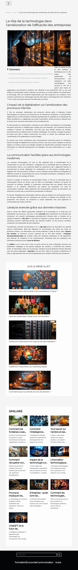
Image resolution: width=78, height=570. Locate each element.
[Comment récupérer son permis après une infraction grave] (18, 451)
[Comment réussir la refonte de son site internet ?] (30, 380)
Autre (14, 12)
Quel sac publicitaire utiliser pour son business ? (29, 316)
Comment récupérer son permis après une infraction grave (18, 464)
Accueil (8, 12)
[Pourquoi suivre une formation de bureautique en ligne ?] (33, 280)
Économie (31, 562)
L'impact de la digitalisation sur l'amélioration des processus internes (30, 74)
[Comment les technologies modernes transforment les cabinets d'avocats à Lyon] (60, 484)
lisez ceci (10, 149)
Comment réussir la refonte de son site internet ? (30, 392)
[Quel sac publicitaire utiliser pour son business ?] (29, 305)
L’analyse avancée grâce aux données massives (23, 82)
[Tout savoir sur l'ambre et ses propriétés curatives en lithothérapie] (60, 421)
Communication (45, 562)
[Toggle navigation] (8, 3)
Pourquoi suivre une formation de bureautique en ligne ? (33, 291)
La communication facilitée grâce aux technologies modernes (28, 78)
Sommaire (14, 69)
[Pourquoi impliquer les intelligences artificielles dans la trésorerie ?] (18, 484)
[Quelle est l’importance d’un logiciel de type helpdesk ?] (32, 330)
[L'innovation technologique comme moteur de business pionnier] (60, 451)
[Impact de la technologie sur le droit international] (39, 451)
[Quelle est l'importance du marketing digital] (28, 355)
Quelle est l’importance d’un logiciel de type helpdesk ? (32, 341)
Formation (20, 562)
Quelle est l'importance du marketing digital (28, 367)
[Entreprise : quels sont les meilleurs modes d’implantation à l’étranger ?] (39, 484)
